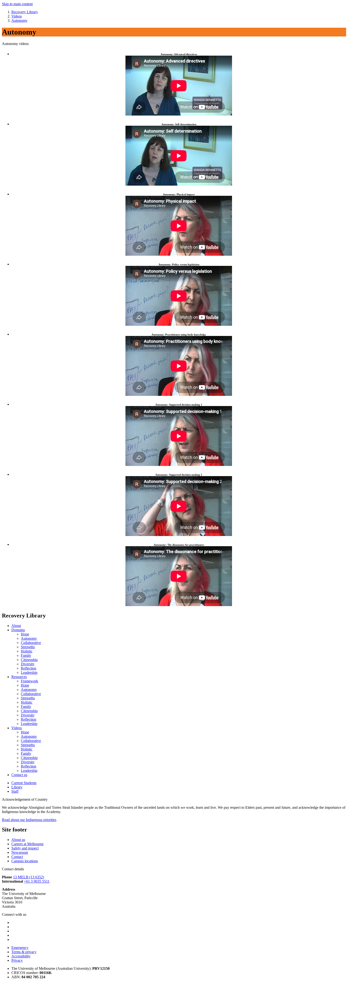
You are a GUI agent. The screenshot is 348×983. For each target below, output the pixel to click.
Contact (17, 857)
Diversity (28, 664)
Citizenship (29, 660)
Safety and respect (25, 848)
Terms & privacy (23, 952)
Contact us (19, 775)
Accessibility (21, 956)
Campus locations (24, 861)
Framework (29, 681)
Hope (25, 634)
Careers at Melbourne (27, 844)
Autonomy (29, 638)
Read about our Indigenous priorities (29, 820)
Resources (19, 677)
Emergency (19, 948)
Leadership (29, 672)
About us (18, 840)
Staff (14, 791)
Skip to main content (17, 4)
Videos (16, 728)
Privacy (17, 960)
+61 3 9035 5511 (36, 881)
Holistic (26, 651)
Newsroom (19, 852)
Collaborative (31, 643)
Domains (18, 630)
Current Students (23, 783)
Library (16, 787)
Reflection (28, 668)
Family (26, 655)
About (16, 626)
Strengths (28, 647)
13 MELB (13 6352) (28, 877)
